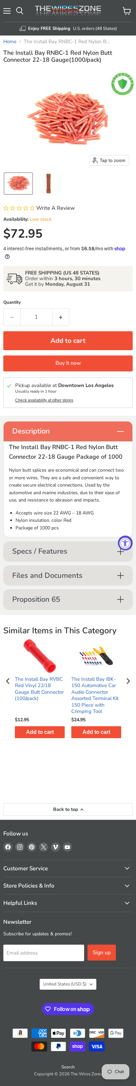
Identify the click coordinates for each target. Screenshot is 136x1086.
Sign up (102, 952)
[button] (18, 183)
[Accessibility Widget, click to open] (125, 543)
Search (68, 1067)
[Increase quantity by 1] (60, 317)
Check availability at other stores (44, 400)
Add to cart (40, 732)
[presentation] (8, 680)
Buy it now (68, 363)
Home (10, 41)
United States (64, 984)
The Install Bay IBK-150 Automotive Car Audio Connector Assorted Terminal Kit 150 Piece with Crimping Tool (95, 695)
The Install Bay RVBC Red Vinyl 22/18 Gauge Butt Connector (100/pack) (39, 689)
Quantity (12, 302)
